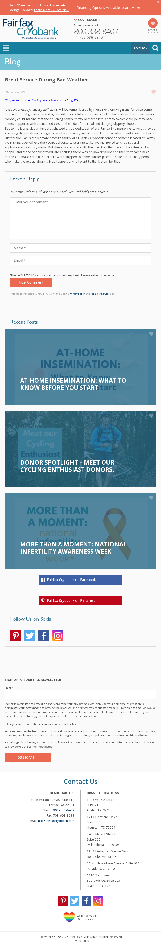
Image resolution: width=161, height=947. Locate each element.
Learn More (130, 7)
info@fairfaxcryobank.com (56, 820)
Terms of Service (100, 293)
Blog (12, 61)
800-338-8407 (63, 810)
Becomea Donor (153, 31)
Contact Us (80, 781)
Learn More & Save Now (51, 10)
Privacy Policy (77, 293)
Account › (140, 48)
